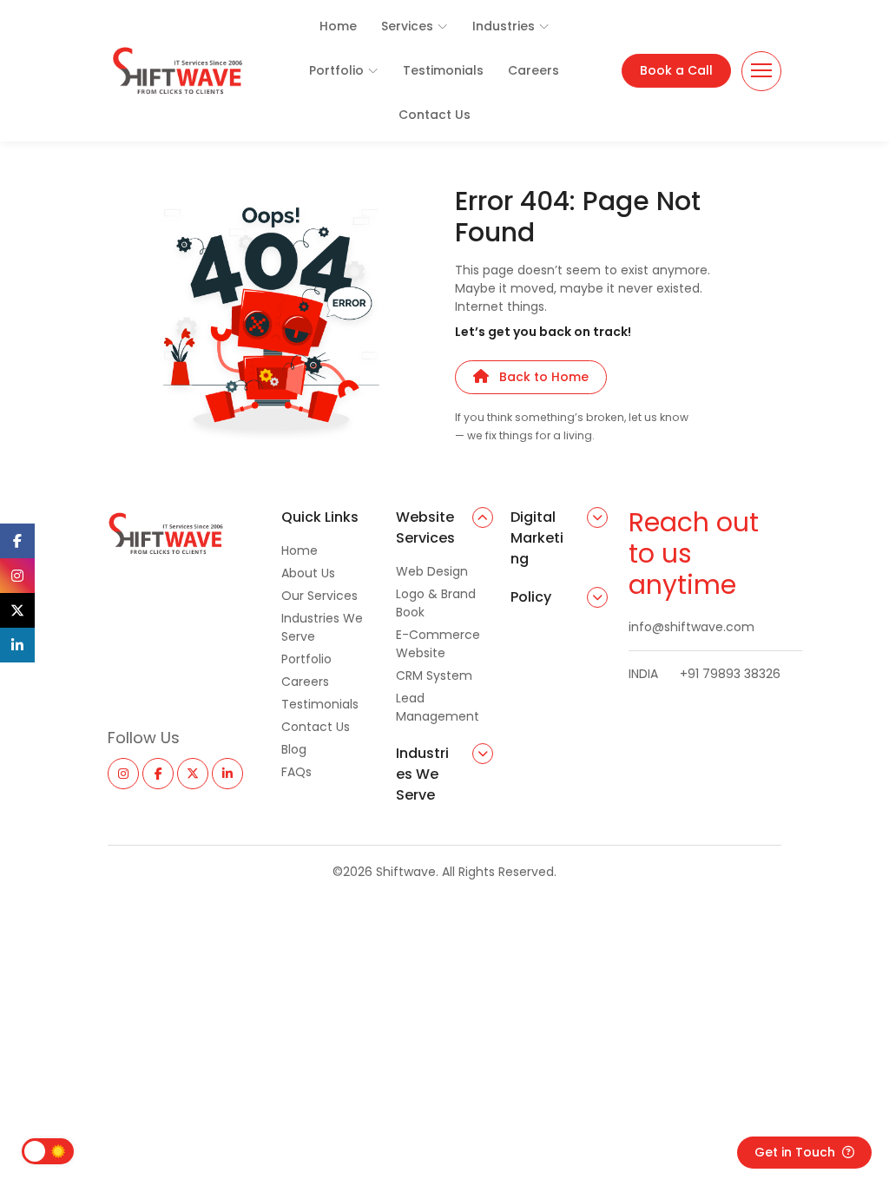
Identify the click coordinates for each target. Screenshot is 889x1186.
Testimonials (443, 70)
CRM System (434, 675)
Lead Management (437, 707)
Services (407, 26)
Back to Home (544, 376)
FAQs (296, 772)
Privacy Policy (625, 913)
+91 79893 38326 (704, 673)
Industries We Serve (322, 627)
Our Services (319, 595)
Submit (142, 964)
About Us (308, 573)
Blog (293, 749)
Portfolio (336, 70)
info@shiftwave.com (691, 627)
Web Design (432, 571)
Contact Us (434, 114)
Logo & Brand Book (436, 603)
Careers (533, 70)
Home (338, 26)
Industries (503, 26)
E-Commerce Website (438, 644)
